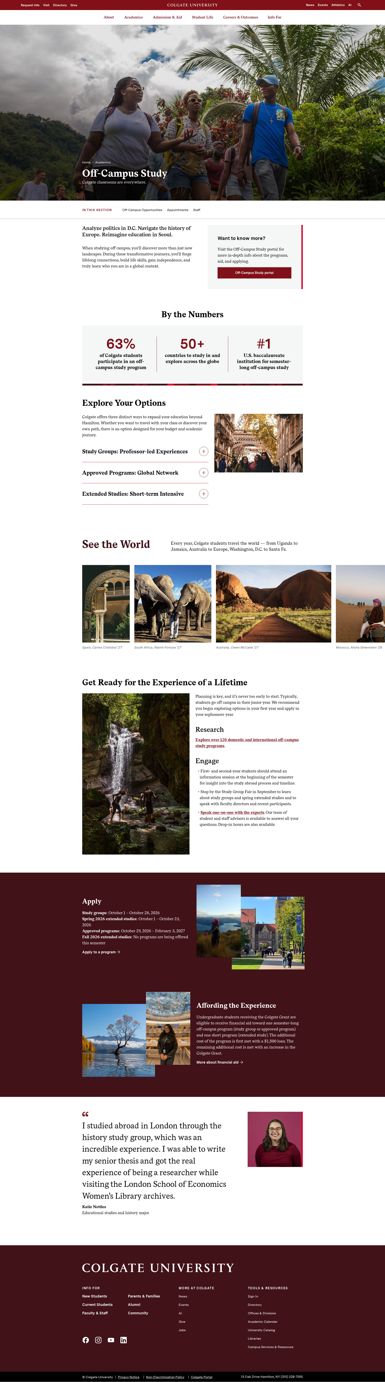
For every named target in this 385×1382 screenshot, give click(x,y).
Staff (196, 210)
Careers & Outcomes (240, 17)
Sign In (253, 1296)
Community (138, 1313)
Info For (274, 17)
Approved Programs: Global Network (130, 472)
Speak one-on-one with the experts (232, 812)
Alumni (134, 1304)
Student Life (202, 17)
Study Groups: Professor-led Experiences (135, 451)
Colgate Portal (201, 1377)
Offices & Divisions (262, 1313)
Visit (46, 5)
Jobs (182, 1330)
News (310, 5)
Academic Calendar (263, 1322)
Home (86, 162)
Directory (60, 5)
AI (350, 5)
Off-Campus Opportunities (142, 210)
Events (323, 5)
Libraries (254, 1338)
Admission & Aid (167, 17)
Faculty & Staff (95, 1313)
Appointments (177, 210)
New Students (94, 1296)
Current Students (97, 1304)
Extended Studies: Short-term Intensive (133, 493)
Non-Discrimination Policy (165, 1377)
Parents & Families (144, 1296)
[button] (361, 5)
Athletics (338, 5)
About (109, 17)
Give (73, 5)
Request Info (30, 5)
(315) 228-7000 (292, 1377)
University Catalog (261, 1330)
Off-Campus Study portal (254, 273)
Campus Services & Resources (270, 1347)
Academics (133, 17)
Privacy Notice (128, 1377)
